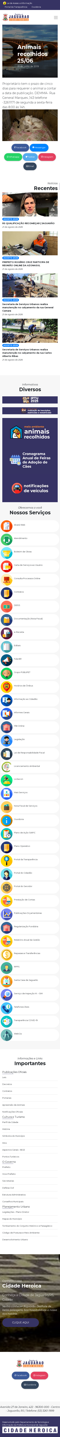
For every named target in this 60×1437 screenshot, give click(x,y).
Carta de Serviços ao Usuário (28, 565)
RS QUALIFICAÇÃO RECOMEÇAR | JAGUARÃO (28, 223)
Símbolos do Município (13, 1136)
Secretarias (8, 1181)
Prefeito (6, 1167)
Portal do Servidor (23, 886)
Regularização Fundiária (26, 926)
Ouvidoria (36, 7)
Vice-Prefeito (9, 1174)
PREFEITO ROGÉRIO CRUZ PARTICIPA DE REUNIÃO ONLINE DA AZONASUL (25, 264)
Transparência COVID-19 (26, 1020)
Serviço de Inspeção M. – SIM (28, 993)
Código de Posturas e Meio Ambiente (21, 1233)
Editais (17, 645)
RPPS (17, 967)
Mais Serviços (20, 792)
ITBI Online (19, 726)
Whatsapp (14, 157)
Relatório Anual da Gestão (27, 940)
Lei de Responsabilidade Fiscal (29, 753)
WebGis (18, 1034)
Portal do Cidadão (23, 873)
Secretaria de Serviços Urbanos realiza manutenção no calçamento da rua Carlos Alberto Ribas (27, 353)
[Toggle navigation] (55, 17)
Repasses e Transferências (27, 953)
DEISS (17, 605)
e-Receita (19, 632)
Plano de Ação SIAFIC (24, 832)
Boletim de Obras (23, 551)
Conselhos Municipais (12, 1201)
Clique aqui (20, 1322)
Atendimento (20, 538)
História (6, 1129)
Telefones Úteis (21, 1007)
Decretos (7, 1084)
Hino (4, 1143)
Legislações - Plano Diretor (15, 1212)
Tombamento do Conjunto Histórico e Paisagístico (27, 1226)
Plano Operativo (22, 846)
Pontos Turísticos (10, 1157)
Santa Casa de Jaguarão (26, 980)
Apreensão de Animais (13, 1105)
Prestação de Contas (24, 900)
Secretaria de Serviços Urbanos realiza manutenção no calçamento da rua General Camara (27, 307)
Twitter (31, 157)
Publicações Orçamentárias (28, 913)
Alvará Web (19, 525)
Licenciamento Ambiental (27, 766)
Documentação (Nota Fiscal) (28, 619)
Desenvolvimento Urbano (15, 1239)
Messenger (40, 147)
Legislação (19, 739)
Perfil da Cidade (10, 1122)
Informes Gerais (21, 712)
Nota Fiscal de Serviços (25, 806)
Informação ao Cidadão (26, 699)
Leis (4, 1077)
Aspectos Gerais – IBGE (13, 1150)
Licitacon (18, 779)
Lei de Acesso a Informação (19, 3)
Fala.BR (18, 659)
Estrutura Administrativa (14, 1195)
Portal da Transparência (16, 7)
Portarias (6, 1098)
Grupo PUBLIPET (22, 672)
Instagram (48, 157)
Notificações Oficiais (12, 1112)
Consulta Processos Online (27, 578)
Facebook (21, 147)
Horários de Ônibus (23, 686)
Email (31, 166)
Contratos (19, 592)
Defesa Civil (8, 1188)
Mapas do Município (12, 1219)
